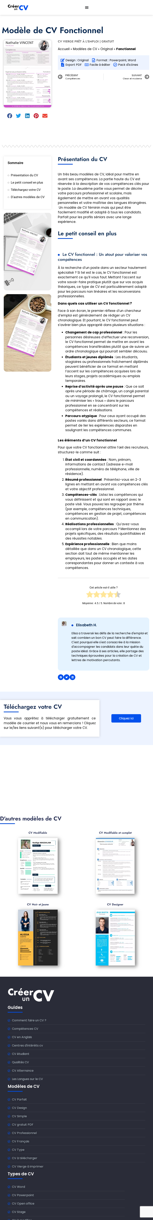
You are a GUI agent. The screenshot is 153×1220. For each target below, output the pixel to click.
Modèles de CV (85, 49)
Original (106, 49)
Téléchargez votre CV (26, 190)
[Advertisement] (103, 110)
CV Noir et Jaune (38, 904)
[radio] (89, 595)
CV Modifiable (38, 833)
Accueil (64, 49)
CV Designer (115, 904)
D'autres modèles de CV (28, 197)
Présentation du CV (24, 175)
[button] (9, 115)
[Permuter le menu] (87, 7)
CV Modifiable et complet (115, 833)
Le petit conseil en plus (27, 182)
